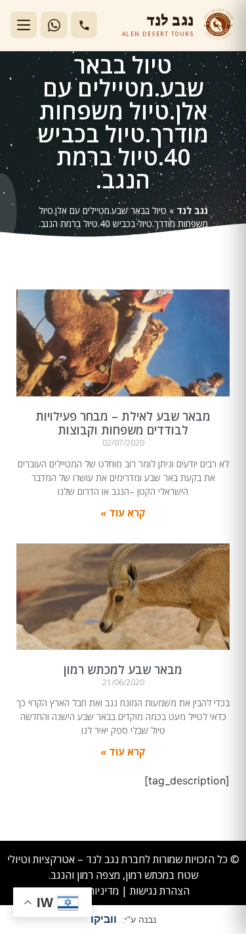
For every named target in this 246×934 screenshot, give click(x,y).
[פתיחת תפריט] (23, 25)
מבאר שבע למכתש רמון (123, 669)
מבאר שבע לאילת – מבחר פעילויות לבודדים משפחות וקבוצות (123, 423)
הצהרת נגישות (160, 890)
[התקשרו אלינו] (84, 25)
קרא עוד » (123, 512)
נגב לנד (192, 210)
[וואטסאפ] (54, 25)
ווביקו (104, 919)
